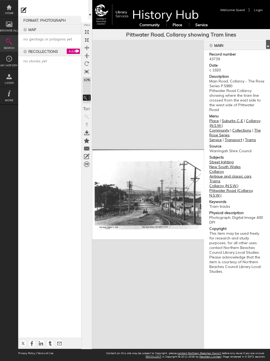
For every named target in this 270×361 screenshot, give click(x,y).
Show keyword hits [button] (86, 117)
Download (86, 133)
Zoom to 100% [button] (86, 72)
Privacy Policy (26, 353)
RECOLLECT (153, 356)
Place (177, 24)
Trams (250, 139)
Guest (240, 10)
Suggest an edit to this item (24, 10)
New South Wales (225, 166)
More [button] (9, 100)
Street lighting (221, 162)
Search (9, 48)
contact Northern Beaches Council (199, 353)
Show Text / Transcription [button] (86, 109)
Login (9, 83)
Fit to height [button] (86, 56)
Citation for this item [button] (86, 164)
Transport (233, 139)
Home (9, 13)
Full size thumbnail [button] (86, 32)
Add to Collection (86, 141)
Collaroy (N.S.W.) (223, 185)
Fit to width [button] (86, 48)
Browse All (9, 30)
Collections (241, 130)
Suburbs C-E (232, 120)
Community (149, 24)
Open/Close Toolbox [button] (90, 9)
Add (72, 51)
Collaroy (216, 171)
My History (9, 65)
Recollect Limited (210, 356)
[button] (87, 98)
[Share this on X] (23, 340)
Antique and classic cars (230, 176)
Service (201, 24)
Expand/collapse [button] (268, 44)
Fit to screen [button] (86, 40)
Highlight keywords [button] (86, 125)
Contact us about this (86, 148)
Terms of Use (45, 353)
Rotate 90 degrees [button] (86, 64)
